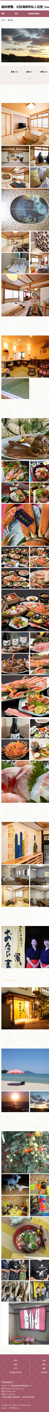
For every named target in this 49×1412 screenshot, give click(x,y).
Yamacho (7, 1382)
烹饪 (15, 1368)
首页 (15, 1360)
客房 (15, 1364)
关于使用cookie (14, 1408)
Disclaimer (4, 1408)
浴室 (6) (29, 72)
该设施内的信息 (15, 1372)
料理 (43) (43, 72)
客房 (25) (14, 72)
